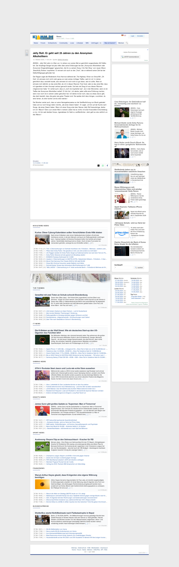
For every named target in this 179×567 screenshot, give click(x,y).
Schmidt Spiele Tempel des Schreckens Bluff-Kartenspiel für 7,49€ (68, 265)
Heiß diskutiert (136, 298)
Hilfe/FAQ (97, 550)
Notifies (145, 304)
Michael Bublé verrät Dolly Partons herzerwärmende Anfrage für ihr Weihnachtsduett (128, 125)
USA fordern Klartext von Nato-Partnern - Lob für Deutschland (66, 311)
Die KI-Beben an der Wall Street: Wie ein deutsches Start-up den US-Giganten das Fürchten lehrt (66, 331)
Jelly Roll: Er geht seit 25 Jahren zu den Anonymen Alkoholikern (62, 54)
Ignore (140, 304)
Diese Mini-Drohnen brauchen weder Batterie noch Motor (65, 263)
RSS (105, 550)
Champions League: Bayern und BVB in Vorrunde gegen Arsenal (67, 456)
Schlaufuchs (52, 43)
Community (63, 43)
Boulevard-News (41, 226)
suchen (140, 267)
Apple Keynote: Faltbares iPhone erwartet (128, 208)
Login (132, 36)
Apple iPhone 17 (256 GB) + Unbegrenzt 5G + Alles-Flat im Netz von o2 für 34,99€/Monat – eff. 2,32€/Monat (81, 349)
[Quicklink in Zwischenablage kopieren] (27, 51)
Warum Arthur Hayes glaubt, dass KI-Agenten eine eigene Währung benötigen (66, 476)
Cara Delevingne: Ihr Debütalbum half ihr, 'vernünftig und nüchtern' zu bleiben (130, 103)
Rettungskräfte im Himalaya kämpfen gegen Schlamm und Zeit (67, 315)
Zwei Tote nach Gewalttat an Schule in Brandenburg (63, 319)
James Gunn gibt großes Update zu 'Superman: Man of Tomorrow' (65, 403)
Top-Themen (38, 288)
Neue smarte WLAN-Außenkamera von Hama (61, 531)
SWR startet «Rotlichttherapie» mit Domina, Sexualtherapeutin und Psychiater (72, 424)
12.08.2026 (135, 288)
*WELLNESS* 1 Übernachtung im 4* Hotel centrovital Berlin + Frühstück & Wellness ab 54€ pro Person (80, 267)
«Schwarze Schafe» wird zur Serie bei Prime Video (63, 422)
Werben (121, 43)
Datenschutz (82, 548)
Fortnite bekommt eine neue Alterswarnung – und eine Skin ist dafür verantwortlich (73, 386)
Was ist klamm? (110, 43)
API (102, 550)
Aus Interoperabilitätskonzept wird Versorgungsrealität (64, 533)
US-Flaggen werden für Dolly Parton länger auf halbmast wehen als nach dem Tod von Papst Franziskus (80, 253)
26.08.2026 (119, 282)
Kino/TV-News (39, 397)
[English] (125, 35)
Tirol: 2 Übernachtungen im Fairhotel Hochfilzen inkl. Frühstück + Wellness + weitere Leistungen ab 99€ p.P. (81, 249)
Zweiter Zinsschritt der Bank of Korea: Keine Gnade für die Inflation (130, 243)
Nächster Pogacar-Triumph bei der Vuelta (59, 462)
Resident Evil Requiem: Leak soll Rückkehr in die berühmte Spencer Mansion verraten (75, 391)
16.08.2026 (135, 280)
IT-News (36, 324)
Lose (72, 43)
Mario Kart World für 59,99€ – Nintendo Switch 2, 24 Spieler (66, 426)
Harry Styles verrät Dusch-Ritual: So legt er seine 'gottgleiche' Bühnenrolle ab (130, 144)
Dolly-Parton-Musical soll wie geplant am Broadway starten (65, 255)
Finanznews (38, 468)
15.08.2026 (135, 282)
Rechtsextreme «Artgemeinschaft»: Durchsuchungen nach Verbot (68, 317)
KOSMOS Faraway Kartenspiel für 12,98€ (60, 257)
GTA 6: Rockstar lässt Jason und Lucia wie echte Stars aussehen (65, 368)
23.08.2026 (119, 291)
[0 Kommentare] (38, 165)
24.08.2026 (119, 286)
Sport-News (38, 433)
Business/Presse (41, 506)
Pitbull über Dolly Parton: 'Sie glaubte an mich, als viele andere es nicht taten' (71, 251)
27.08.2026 (119, 280)
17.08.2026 (119, 302)
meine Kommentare (131, 304)
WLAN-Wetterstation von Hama (56, 529)
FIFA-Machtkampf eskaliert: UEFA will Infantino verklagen (65, 460)
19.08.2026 (119, 298)
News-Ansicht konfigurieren (139, 302)
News (36, 43)
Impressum (104, 548)
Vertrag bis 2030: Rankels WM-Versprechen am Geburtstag (65, 464)
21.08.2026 (119, 294)
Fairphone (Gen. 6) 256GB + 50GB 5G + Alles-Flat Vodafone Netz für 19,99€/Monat (73, 351)
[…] (89, 243)
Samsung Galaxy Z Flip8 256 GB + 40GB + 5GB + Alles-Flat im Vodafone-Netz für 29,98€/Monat (77, 357)
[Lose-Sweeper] (127, 43)
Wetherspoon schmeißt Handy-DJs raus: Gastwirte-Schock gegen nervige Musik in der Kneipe (77, 496)
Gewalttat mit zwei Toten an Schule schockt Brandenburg (61, 294)
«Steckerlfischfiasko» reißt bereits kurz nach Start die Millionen (67, 428)
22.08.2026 (119, 293)
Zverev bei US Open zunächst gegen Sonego (61, 458)
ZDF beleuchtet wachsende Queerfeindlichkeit (61, 420)
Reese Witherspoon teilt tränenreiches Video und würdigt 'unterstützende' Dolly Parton (128, 189)
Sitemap (74, 548)
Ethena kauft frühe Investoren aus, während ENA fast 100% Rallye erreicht (70, 500)
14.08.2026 (135, 284)
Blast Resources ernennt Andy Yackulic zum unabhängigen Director (68, 535)
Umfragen (96, 43)
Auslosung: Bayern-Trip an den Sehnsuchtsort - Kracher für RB (64, 439)
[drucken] (27, 54)
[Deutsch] (122, 35)
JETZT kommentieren (131, 57)
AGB (88, 548)
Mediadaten (95, 548)
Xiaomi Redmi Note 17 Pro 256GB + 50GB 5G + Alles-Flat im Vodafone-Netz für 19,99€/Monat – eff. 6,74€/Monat (83, 353)
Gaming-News (39, 361)
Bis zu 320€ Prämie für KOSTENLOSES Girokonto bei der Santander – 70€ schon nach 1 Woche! (78, 355)
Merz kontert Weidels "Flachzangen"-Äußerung (61, 313)
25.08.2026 (119, 284)
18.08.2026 (119, 300)
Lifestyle (80, 43)
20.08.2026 (119, 296)
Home (74, 550)
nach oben (142, 552)
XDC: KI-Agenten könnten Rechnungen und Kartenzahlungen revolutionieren (71, 498)
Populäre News (136, 296)
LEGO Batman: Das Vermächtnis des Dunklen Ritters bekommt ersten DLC (70, 389)
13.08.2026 (135, 286)
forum (146, 60)
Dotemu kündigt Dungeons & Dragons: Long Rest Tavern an (66, 393)
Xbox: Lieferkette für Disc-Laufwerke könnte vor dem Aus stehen (67, 384)
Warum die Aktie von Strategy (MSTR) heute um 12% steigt (65, 493)
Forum (43, 43)
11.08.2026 (135, 290)
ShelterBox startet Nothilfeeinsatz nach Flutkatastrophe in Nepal (64, 512)
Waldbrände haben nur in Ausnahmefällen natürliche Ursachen (129, 170)
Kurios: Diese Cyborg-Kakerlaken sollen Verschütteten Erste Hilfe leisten (68, 232)
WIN (87, 43)
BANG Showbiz (63, 59)
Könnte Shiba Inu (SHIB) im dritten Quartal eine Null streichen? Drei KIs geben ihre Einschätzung (78, 502)
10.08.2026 (135, 292)
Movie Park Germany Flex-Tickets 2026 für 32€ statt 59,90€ (65, 261)
